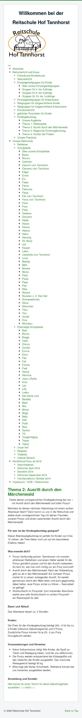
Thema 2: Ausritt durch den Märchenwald (34, 491)
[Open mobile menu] (9, 65)
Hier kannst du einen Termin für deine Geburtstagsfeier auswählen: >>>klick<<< (38, 685)
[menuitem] (18, 68)
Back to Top (71, 710)
